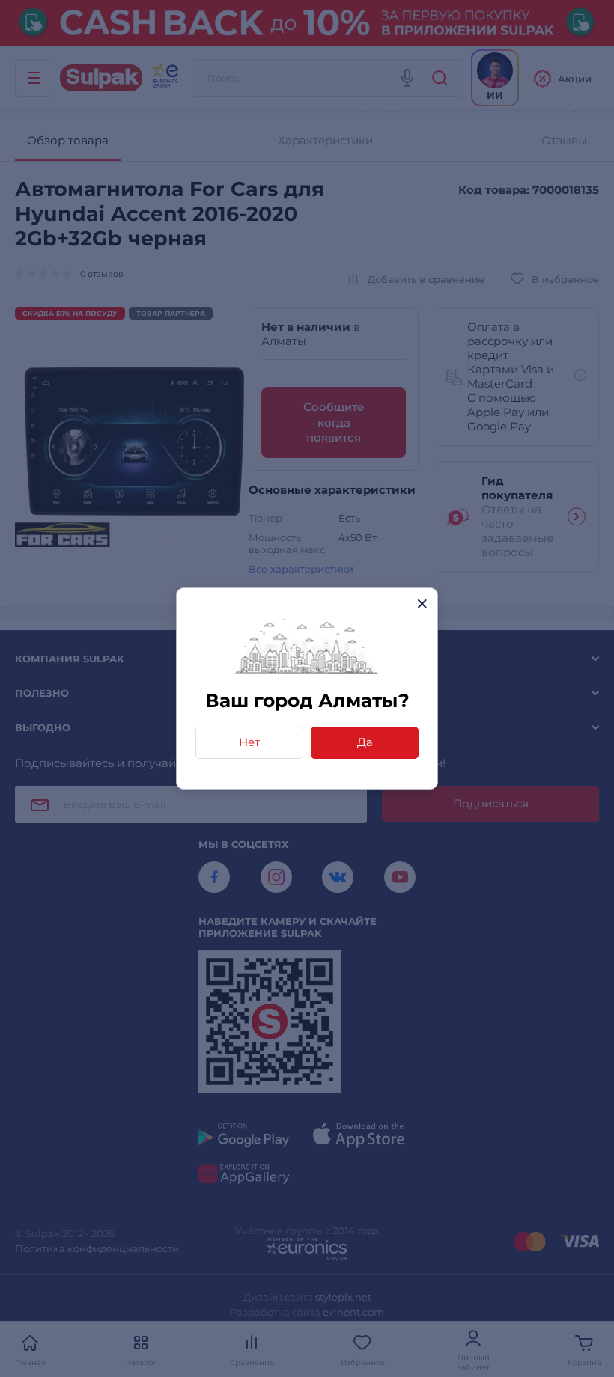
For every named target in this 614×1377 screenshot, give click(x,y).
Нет (249, 742)
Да (365, 742)
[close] (422, 603)
